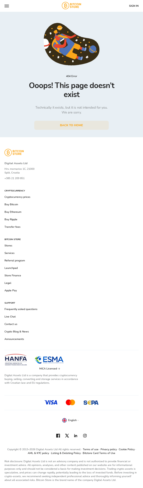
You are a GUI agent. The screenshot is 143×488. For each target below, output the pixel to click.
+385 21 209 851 (14, 178)
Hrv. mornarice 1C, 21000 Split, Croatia (19, 170)
